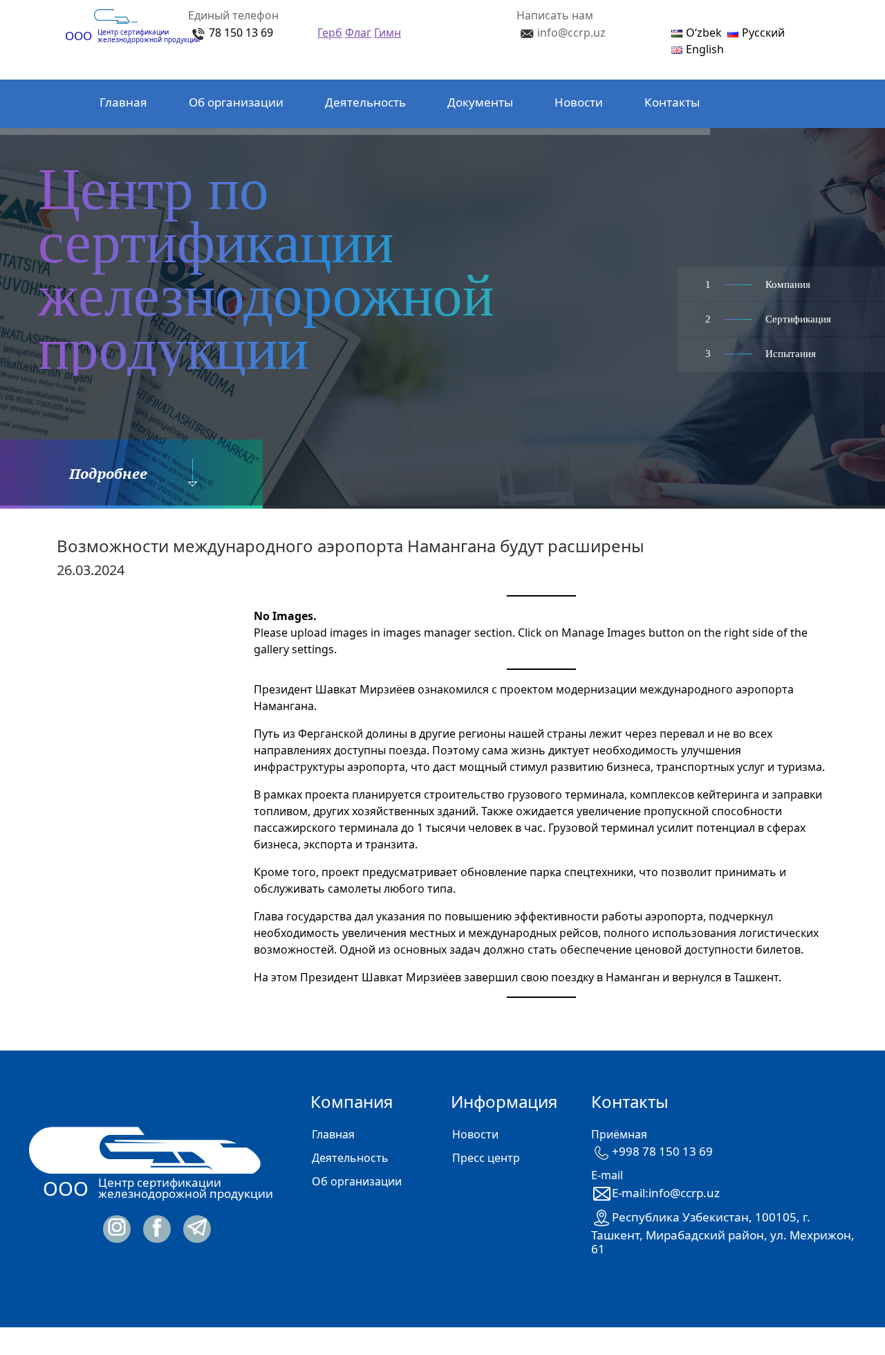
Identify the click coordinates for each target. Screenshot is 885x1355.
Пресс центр (486, 1157)
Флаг (358, 32)
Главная (123, 102)
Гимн (387, 32)
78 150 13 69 (241, 32)
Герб (329, 32)
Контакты (672, 102)
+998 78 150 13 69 (662, 1151)
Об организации (236, 102)
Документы (480, 102)
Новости (579, 102)
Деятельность (365, 102)
